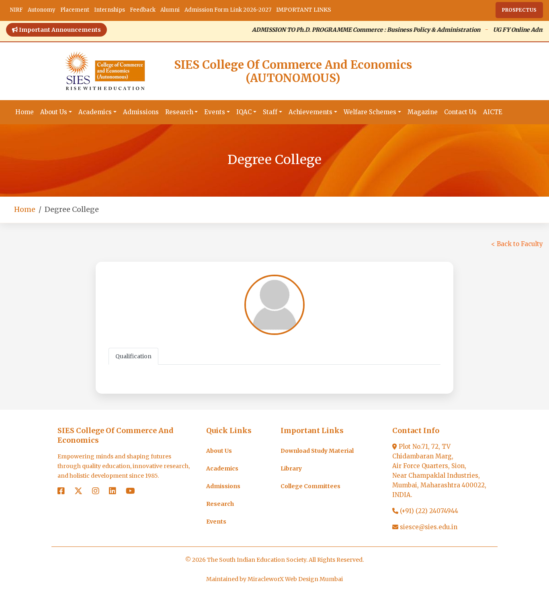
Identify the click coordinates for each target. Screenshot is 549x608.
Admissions (141, 112)
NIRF (16, 9)
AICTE (492, 112)
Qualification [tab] (133, 356)
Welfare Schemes (370, 112)
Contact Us (460, 112)
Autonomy (41, 9)
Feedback (143, 9)
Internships (109, 9)
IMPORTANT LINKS (303, 9)
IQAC (244, 112)
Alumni (170, 9)
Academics (95, 112)
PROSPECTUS (519, 10)
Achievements (310, 112)
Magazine (423, 112)
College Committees (310, 486)
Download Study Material (317, 450)
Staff (270, 112)
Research (179, 112)
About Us (53, 112)
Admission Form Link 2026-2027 (227, 9)
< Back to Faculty (517, 244)
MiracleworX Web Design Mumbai (295, 579)
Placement (74, 9)
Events (214, 112)
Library (291, 468)
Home (24, 112)
